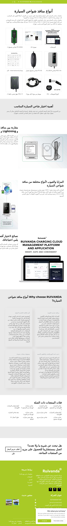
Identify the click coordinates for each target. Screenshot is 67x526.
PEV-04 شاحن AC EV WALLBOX (50, 70)
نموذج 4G (33, 47)
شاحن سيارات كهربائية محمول (57, 418)
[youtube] (54, 489)
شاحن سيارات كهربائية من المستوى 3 (27, 406)
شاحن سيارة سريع (42, 417)
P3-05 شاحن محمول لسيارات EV (32, 70)
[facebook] (59, 489)
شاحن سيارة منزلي (42, 412)
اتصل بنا (30, 482)
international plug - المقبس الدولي (11, 70)
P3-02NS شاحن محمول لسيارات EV (12, 47)
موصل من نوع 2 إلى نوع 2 (33, 94)
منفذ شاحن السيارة (13, 412)
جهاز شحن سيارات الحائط (28, 418)
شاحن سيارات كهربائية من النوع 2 (28, 413)
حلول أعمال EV (14, 417)
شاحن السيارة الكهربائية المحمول (43, 406)
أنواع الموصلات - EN (53, 94)
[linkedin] (50, 489)
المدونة (30, 485)
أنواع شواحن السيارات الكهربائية (13, 406)
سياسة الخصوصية (30, 523)
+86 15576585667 (24, 1)
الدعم (30, 479)
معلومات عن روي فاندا (25, 474)
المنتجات (29, 477)
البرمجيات (53, 47)
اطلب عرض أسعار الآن (13, 450)
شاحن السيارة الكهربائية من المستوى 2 (56, 407)
